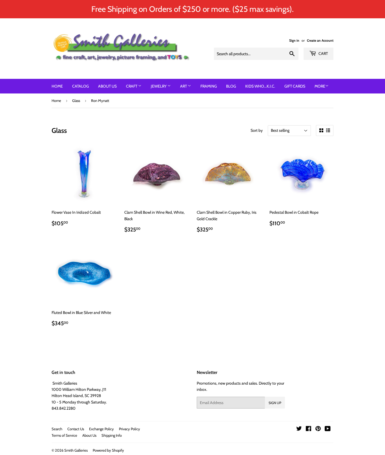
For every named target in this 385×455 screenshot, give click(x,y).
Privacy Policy (129, 429)
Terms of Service (64, 435)
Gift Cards (294, 86)
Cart (323, 53)
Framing (208, 86)
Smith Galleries (76, 450)
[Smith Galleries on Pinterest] (318, 429)
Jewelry (159, 86)
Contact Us (75, 429)
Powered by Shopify (108, 450)
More (320, 86)
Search (57, 429)
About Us (107, 86)
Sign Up (275, 403)
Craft (132, 86)
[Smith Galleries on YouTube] (328, 429)
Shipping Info (111, 435)
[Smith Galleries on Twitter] (299, 429)
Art (184, 86)
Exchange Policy (101, 429)
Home (57, 86)
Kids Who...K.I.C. (260, 86)
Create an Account (320, 41)
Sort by (257, 130)
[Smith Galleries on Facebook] (308, 429)
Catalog (80, 86)
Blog (231, 86)
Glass (76, 100)
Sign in (294, 41)
